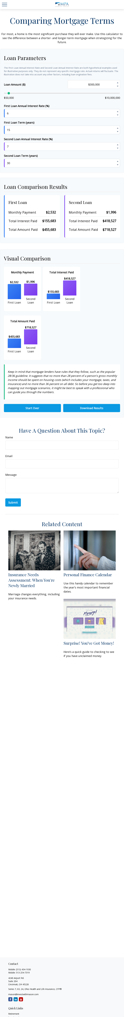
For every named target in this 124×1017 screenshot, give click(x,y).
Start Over (32, 408)
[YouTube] (21, 999)
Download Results (91, 408)
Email (8, 456)
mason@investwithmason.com (23, 994)
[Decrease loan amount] (118, 86)
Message (11, 475)
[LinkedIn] (16, 999)
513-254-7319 (23, 972)
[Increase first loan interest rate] (118, 111)
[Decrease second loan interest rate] (118, 148)
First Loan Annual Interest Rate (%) (26, 106)
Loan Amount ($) (14, 84)
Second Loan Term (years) (21, 155)
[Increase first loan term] (118, 128)
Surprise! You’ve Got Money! (89, 643)
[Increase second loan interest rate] (118, 144)
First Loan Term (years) (19, 122)
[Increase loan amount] (118, 82)
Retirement (13, 1013)
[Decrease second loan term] (118, 164)
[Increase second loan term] (118, 161)
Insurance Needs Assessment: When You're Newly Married (31, 580)
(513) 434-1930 (23, 969)
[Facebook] (10, 999)
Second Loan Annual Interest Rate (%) (28, 139)
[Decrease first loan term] (118, 131)
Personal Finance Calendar (88, 574)
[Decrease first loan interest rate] (118, 115)
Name (9, 437)
